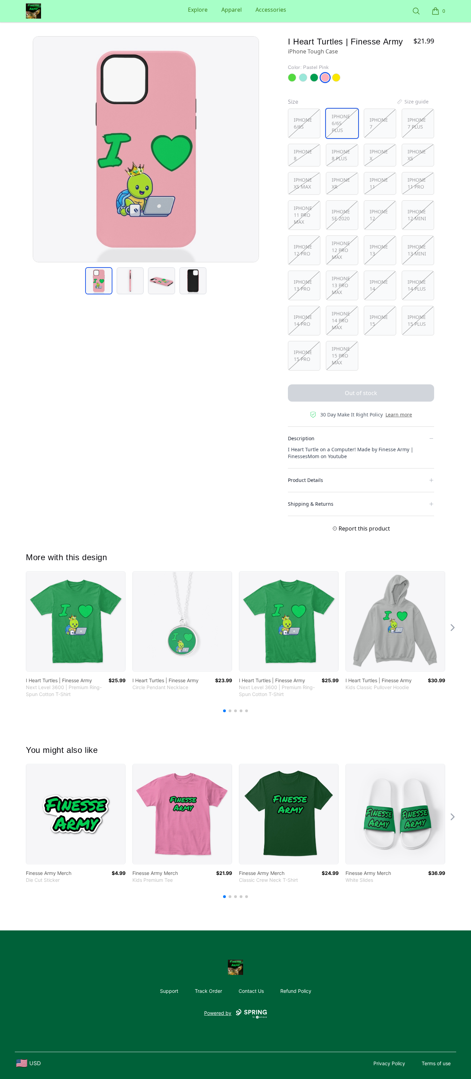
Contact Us (251, 991)
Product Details (305, 480)
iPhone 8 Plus (341, 155)
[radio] (304, 123)
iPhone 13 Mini (417, 250)
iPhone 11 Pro (417, 183)
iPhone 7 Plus (417, 123)
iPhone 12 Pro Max (341, 250)
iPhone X (379, 155)
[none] (412, 101)
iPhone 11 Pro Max (303, 215)
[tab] (99, 281)
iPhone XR (341, 183)
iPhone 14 (379, 285)
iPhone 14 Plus (417, 285)
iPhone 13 (379, 250)
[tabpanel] (146, 149)
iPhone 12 (379, 215)
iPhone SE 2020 (341, 215)
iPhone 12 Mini (417, 215)
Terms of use (436, 1063)
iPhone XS (417, 155)
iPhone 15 (379, 320)
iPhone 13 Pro (303, 285)
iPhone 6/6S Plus (341, 123)
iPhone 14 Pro (303, 320)
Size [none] (293, 101)
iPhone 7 (379, 123)
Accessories (270, 9)
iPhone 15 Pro (303, 355)
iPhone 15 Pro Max (341, 355)
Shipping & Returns (310, 504)
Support (169, 991)
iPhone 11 (379, 183)
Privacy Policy (389, 1063)
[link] (75, 621)
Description (301, 438)
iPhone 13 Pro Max (341, 285)
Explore (198, 9)
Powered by (217, 1013)
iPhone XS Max (303, 183)
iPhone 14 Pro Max (341, 320)
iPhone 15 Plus (417, 320)
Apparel (231, 9)
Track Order (208, 991)
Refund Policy (295, 991)
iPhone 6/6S (303, 123)
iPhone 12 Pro (303, 250)
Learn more (398, 414)
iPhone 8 (303, 155)
